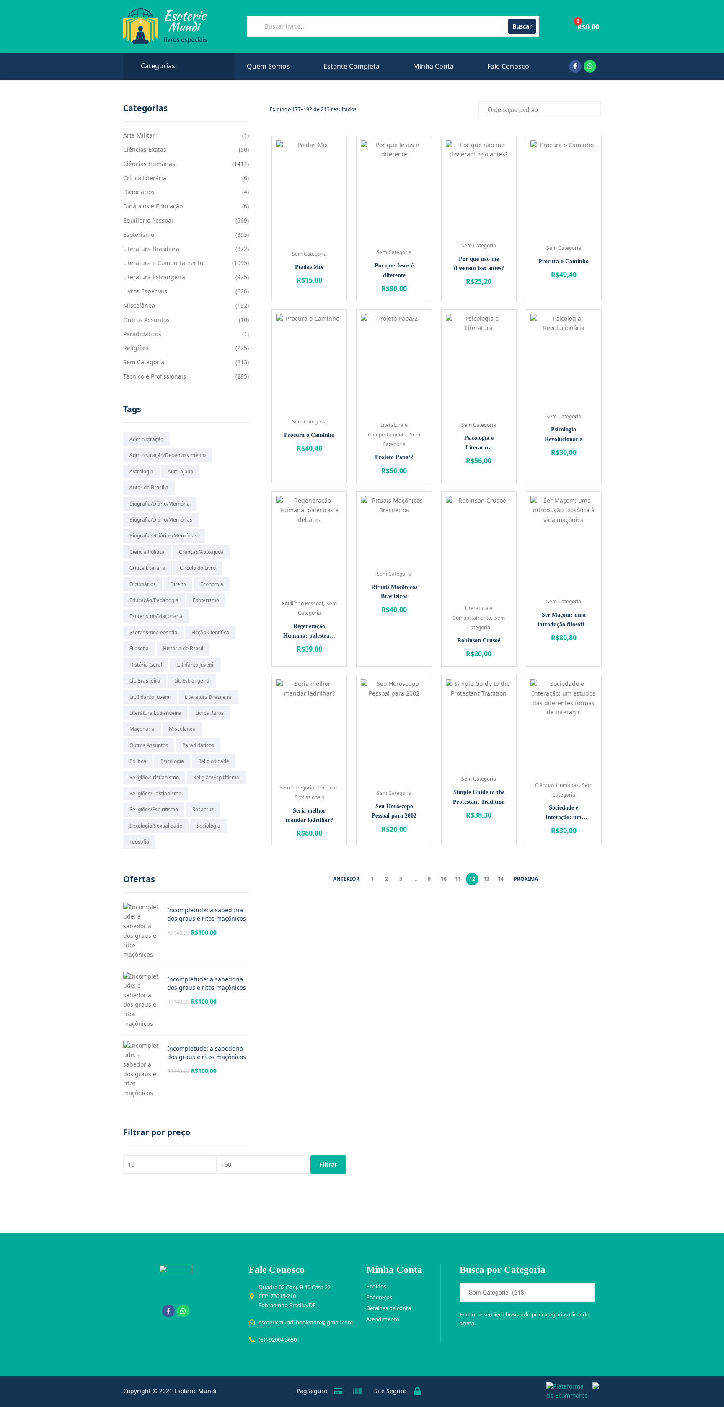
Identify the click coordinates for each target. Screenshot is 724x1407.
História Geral (145, 664)
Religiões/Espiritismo (153, 809)
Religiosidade (213, 761)
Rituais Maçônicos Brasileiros (394, 592)
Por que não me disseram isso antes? (479, 264)
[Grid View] (461, 109)
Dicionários (139, 192)
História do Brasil (183, 648)
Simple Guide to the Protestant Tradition (479, 797)
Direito (178, 584)
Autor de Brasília (148, 487)
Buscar (522, 26)
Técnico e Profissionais (154, 376)
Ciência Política (147, 552)
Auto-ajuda (180, 471)
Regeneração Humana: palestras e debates (309, 632)
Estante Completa (351, 66)
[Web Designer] (593, 1391)
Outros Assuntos (146, 320)
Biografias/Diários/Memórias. (164, 535)
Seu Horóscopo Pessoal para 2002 (394, 811)
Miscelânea (139, 305)
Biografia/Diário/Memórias (160, 519)
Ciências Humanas (557, 785)
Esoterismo (138, 235)
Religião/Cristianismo (154, 777)
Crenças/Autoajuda (201, 552)
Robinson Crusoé (478, 640)
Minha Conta (433, 66)
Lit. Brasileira (144, 680)
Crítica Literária (144, 178)
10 (444, 879)
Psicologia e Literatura (479, 443)
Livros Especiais (145, 291)
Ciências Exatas (144, 149)
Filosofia (139, 648)
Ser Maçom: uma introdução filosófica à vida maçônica (564, 620)
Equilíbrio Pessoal (302, 603)
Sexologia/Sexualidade (155, 825)
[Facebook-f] (575, 66)
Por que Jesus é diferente (394, 270)
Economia (211, 584)
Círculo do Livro (198, 567)
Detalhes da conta (388, 1308)
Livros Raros (209, 712)
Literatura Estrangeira (154, 277)
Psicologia (172, 761)
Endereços (379, 1297)
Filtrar (328, 1164)
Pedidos (376, 1286)
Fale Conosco (508, 66)
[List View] (470, 109)
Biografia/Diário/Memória (159, 503)
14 (501, 879)
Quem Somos (268, 66)
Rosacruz (203, 809)
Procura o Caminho (563, 261)
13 (486, 879)
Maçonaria (142, 728)
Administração (146, 439)
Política (137, 761)
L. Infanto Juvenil (195, 664)
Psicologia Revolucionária (564, 434)
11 (458, 879)
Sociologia (208, 825)
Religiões (136, 348)
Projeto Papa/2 (394, 457)
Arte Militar (139, 135)
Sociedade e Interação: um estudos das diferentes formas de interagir (564, 813)
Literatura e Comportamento (163, 263)
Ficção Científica (210, 632)
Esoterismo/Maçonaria (156, 616)
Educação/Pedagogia (153, 600)
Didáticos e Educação (153, 206)
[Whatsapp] (590, 66)
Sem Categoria (309, 253)
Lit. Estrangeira (191, 680)
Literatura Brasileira (151, 249)
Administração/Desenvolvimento (167, 455)
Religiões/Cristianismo (155, 793)
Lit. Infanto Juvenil (150, 697)
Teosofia (139, 841)
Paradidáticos (142, 334)
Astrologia (141, 471)
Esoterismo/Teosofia (153, 632)
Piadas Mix (309, 267)
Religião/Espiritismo (216, 777)
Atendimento (382, 1319)
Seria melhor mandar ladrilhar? (309, 815)
